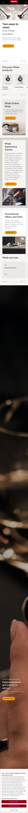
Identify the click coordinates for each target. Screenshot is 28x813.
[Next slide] (24, 61)
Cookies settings (14, 810)
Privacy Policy (10, 798)
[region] (14, 33)
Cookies (15, 798)
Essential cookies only (14, 805)
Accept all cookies (14, 801)
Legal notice (4, 798)
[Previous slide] (21, 61)
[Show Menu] (3, 2)
